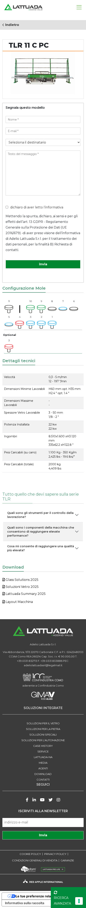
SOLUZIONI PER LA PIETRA (43, 729)
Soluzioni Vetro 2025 (22, 587)
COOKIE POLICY (30, 854)
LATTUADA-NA (43, 757)
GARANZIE (67, 860)
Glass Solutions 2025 (21, 580)
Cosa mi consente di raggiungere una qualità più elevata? (40, 548)
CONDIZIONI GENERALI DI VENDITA (34, 860)
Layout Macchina (19, 602)
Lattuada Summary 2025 (25, 594)
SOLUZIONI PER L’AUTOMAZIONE (43, 740)
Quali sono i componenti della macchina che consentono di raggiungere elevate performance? (40, 531)
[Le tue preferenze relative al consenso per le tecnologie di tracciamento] (79, 901)
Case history (43, 745)
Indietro (11, 25)
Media (43, 762)
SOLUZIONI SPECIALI (43, 734)
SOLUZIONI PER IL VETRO (43, 723)
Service (43, 751)
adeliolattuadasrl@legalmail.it (43, 665)
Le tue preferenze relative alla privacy (45, 896)
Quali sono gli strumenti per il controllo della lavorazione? (40, 515)
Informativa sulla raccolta (24, 903)
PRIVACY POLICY (55, 854)
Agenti (43, 768)
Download (43, 774)
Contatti (43, 779)
